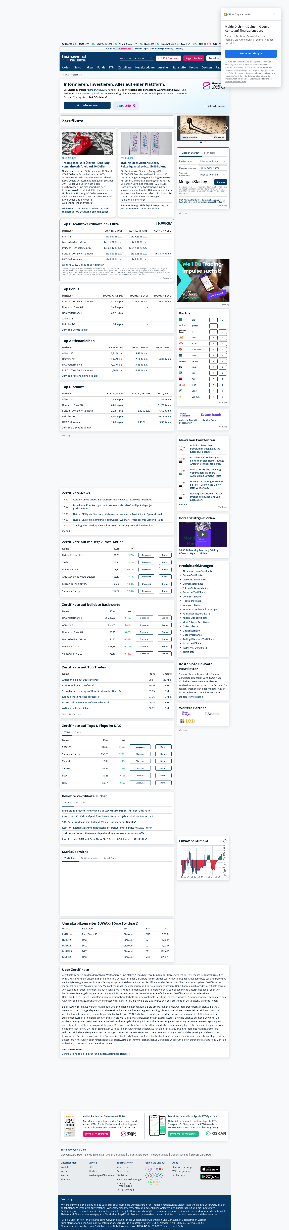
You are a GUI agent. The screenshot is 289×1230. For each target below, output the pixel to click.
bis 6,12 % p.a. (114, 259)
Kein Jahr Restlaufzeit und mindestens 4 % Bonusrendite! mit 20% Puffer (107, 827)
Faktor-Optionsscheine (196, 588)
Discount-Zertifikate (194, 579)
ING (194, 337)
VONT (194, 391)
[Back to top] (222, 1226)
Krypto (193, 67)
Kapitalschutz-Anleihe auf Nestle (81, 696)
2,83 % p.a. (117, 399)
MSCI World (102, 44)
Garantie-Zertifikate (194, 592)
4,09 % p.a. (165, 359)
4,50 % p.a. (117, 370)
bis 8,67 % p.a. (114, 236)
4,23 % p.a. (117, 301)
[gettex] (182, 325)
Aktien (66, 67)
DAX (64, 44)
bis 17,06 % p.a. (138, 247)
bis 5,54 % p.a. (139, 259)
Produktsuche (185, 161)
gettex (195, 325)
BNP (194, 319)
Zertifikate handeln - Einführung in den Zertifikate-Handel (95, 1053)
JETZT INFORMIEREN (96, 1134)
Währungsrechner (182, 1171)
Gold (215, 44)
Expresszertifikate (193, 583)
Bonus (165, 555)
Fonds (101, 67)
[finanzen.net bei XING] (160, 1175)
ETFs (112, 67)
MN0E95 (67, 956)
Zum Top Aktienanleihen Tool (79, 375)
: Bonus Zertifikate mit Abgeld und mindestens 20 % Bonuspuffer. (104, 833)
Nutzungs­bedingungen (129, 1179)
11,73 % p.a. (165, 405)
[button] (168, 58)
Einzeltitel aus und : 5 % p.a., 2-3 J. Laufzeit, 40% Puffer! (104, 839)
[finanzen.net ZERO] (214, 89)
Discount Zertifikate (71, 1154)
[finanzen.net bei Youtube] (160, 1169)
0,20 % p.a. (141, 301)
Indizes (89, 67)
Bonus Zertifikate (94, 1154)
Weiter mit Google (251, 53)
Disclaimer (122, 1175)
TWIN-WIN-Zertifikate (195, 647)
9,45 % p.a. (117, 307)
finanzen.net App (182, 1167)
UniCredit (196, 349)
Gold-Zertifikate (192, 596)
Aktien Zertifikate (115, 1154)
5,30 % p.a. (165, 422)
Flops (78, 732)
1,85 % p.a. (117, 422)
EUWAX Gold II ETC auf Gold (78, 685)
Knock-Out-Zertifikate (195, 617)
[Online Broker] (74, 59)
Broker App (178, 1175)
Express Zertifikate (201, 1154)
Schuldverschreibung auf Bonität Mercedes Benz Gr (91, 691)
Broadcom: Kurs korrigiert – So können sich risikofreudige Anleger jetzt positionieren (207, 460)
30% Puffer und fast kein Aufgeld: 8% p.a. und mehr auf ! (99, 822)
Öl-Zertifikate (190, 626)
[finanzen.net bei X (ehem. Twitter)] (148, 1175)
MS (193, 373)
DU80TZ (66, 939)
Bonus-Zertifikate (193, 575)
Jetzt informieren (87, 105)
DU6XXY (66, 945)
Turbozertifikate (192, 643)
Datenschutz (124, 1171)
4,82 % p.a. (141, 370)
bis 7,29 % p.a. (139, 236)
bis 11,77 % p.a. (113, 242)
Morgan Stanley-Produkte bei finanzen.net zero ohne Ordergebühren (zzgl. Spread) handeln (204, 201)
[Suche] (152, 58)
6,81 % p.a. (117, 405)
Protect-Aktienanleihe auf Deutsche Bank (85, 702)
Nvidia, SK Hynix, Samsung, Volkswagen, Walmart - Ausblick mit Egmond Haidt (118, 514)
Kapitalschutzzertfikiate (196, 613)
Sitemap (65, 1179)
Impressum (123, 1167)
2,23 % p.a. (117, 410)
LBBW (195, 361)
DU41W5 (67, 951)
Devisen (207, 67)
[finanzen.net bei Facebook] (154, 1169)
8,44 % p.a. (117, 359)
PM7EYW (67, 934)
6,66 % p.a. (165, 410)
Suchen (220, 182)
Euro (183, 44)
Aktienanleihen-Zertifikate (198, 571)
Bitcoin (164, 44)
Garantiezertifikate (138, 1154)
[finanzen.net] (74, 56)
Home (66, 74)
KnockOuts (110, 858)
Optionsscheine (90, 858)
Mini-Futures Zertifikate (196, 622)
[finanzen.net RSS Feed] (157, 1182)
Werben (93, 1171)
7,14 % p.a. (141, 359)
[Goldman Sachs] (183, 331)
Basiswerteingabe (187, 168)
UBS (194, 385)
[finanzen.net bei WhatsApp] (151, 1182)
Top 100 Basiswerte (184, 174)
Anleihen (163, 67)
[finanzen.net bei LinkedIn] (154, 1175)
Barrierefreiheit (125, 1190)
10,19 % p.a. (165, 416)
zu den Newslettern (190, 696)
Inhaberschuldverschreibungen (200, 609)
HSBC (194, 343)
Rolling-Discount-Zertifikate (198, 639)
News (77, 67)
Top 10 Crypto (125, 44)
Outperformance (192, 634)
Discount (146, 555)
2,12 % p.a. (144, 410)
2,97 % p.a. (117, 312)
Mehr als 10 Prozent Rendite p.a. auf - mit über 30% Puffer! (107, 810)
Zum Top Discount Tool (75, 427)
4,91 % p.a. (117, 416)
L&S (194, 367)
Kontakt (65, 1167)
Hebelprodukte (145, 67)
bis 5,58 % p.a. (139, 253)
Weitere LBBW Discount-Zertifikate (82, 264)
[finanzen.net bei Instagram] (148, 1169)
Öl (200, 44)
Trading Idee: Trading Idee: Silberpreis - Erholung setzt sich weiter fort (113, 525)
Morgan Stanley (190, 152)
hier (220, 189)
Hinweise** (124, 274)
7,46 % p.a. (165, 399)
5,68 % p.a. (141, 353)
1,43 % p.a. (144, 422)
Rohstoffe (179, 67)
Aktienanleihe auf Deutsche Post (81, 679)
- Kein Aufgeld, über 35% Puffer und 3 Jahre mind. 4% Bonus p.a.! (107, 816)
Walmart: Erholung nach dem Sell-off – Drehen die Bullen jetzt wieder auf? (206, 484)
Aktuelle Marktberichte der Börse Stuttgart (198, 421)
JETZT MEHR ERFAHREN (183, 1134)
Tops (67, 732)
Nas (146, 44)
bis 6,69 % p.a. (114, 253)
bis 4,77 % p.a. (163, 253)
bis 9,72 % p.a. (139, 242)
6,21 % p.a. (117, 353)
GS (193, 331)
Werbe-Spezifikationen (101, 1175)
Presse (64, 1175)
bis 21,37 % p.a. (113, 247)
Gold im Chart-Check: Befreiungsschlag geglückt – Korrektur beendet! (112, 499)
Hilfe (91, 1167)
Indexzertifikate (192, 605)
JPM (194, 355)
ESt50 (81, 44)
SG (193, 379)
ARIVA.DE (142, 1226)
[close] (274, 14)
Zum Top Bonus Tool (74, 329)
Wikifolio (196, 397)
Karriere (65, 1171)
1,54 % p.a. (117, 324)
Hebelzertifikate (192, 600)
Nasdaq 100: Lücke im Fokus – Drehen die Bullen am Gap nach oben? (207, 496)
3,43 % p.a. (141, 364)
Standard (209, 152)
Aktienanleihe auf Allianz (76, 708)
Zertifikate (124, 67)
